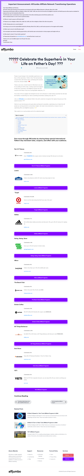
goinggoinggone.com (28, 249)
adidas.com (26, 227)
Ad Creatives (41, 458)
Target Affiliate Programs (41, 209)
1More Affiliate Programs (41, 277)
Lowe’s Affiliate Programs (41, 187)
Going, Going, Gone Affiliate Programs (41, 255)
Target (19, 122)
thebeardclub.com (28, 293)
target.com (26, 203)
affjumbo (7, 49)
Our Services (31, 456)
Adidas (19, 123)
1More (19, 126)
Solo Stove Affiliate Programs (41, 365)
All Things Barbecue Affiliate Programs (41, 343)
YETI (19, 132)
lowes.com (26, 181)
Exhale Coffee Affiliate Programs (41, 321)
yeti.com (26, 383)
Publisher (67, 455)
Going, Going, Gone (22, 125)
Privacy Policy (53, 456)
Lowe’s (19, 121)
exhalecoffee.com (28, 315)
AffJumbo (21, 98)
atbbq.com (26, 337)
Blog (79, 49)
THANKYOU (30, 156)
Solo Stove (20, 131)
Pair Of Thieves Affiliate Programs (41, 165)
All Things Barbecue (22, 130)
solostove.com (27, 359)
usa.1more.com (27, 271)
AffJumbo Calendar (40, 455)
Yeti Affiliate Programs (41, 389)
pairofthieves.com (28, 159)
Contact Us (52, 459)
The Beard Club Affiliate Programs (41, 299)
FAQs (29, 459)
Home (74, 49)
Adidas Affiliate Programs (41, 233)
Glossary (40, 460)
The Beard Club (21, 127)
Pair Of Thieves (21, 119)
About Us (30, 454)
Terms (51, 454)
